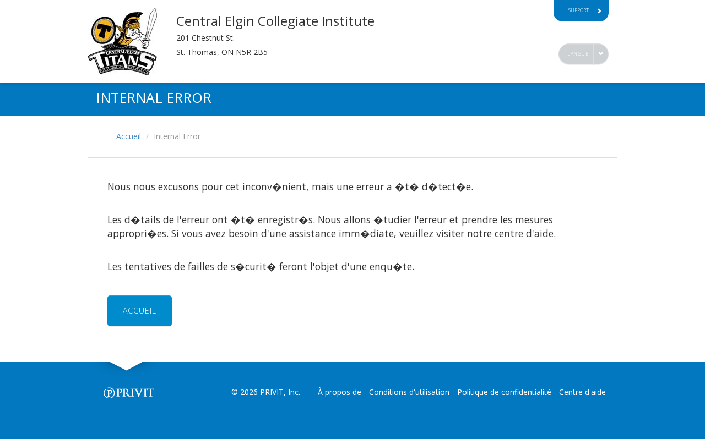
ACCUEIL (139, 310)
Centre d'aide (582, 392)
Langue (577, 53)
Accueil (128, 136)
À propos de (339, 392)
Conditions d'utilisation (409, 392)
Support (578, 10)
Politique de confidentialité (504, 392)
